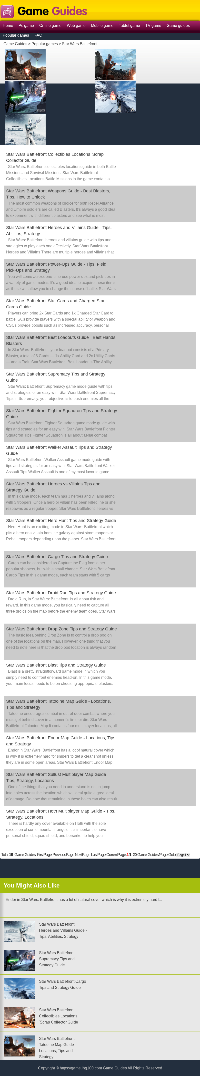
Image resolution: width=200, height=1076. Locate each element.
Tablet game (129, 25)
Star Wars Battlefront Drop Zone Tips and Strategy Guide (61, 629)
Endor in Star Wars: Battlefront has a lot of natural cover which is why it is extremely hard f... (83, 900)
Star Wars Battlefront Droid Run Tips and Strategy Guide (61, 592)
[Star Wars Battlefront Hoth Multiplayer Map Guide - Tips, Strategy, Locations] (45, 64)
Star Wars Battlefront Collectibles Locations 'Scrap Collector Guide (55, 157)
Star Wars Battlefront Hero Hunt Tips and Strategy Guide (61, 520)
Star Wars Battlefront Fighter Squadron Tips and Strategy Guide (61, 413)
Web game (76, 25)
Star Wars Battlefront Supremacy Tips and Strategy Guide (55, 377)
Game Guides (15, 44)
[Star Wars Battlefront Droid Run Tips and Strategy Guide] (135, 96)
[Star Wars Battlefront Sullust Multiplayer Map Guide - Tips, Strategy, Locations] (45, 96)
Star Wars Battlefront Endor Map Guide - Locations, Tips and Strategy (60, 740)
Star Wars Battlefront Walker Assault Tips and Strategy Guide (59, 450)
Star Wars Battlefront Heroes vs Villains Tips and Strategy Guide (53, 486)
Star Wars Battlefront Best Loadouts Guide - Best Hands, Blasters (61, 340)
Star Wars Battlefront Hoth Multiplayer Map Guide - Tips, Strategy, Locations (60, 814)
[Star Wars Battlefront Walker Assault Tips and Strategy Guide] (45, 129)
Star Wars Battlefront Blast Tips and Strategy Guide (56, 665)
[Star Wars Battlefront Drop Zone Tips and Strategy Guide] (135, 64)
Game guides (178, 25)
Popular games (16, 35)
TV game (153, 25)
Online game (50, 25)
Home (8, 25)
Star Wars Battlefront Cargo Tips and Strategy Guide (57, 556)
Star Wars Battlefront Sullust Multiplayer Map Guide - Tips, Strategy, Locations (57, 777)
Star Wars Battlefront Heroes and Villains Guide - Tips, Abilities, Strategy (59, 230)
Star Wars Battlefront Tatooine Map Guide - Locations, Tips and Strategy (58, 704)
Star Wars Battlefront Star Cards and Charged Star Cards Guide (55, 303)
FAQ (38, 35)
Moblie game (102, 25)
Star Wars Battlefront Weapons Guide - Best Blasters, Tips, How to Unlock (58, 193)
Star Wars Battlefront (79, 44)
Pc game (26, 25)
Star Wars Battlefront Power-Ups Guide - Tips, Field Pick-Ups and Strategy (56, 267)
